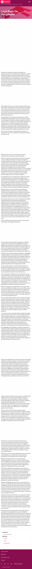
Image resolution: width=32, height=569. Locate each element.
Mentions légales (18, 563)
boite (5, 538)
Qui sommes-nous (5, 557)
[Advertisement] (16, 37)
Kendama (3, 554)
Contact (3, 560)
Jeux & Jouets (7, 534)
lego (27, 110)
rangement (7, 543)
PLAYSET (7, 2)
